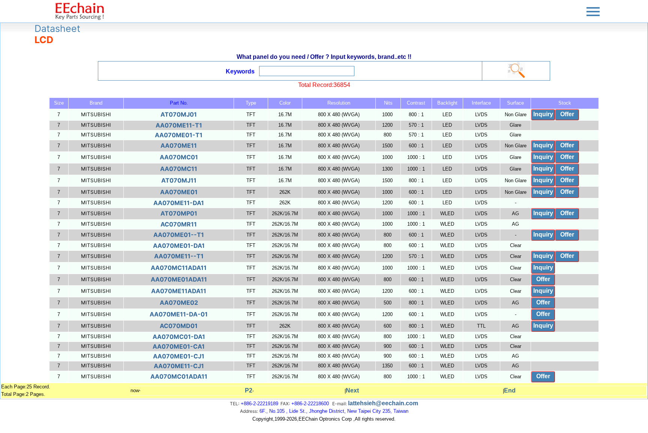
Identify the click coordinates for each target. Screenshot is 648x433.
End (510, 390)
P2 (248, 390)
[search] (516, 69)
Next (352, 390)
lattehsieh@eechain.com (383, 403)
